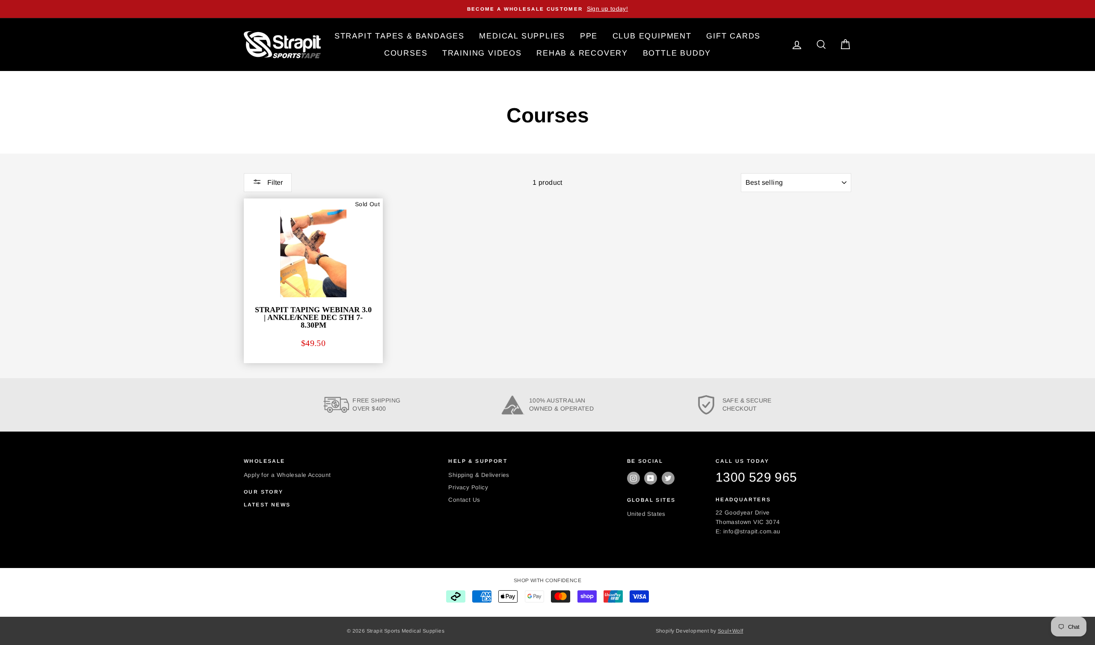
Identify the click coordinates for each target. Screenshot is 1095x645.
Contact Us (464, 500)
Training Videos (482, 53)
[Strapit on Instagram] (633, 478)
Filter (274, 182)
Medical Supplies (522, 36)
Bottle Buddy (677, 53)
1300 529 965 (756, 477)
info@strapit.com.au (752, 531)
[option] (547, 9)
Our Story (264, 492)
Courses (406, 53)
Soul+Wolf (730, 631)
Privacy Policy (468, 487)
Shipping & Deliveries (478, 475)
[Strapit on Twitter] (668, 478)
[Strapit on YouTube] (650, 478)
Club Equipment (652, 36)
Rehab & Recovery (582, 53)
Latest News (267, 505)
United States (646, 514)
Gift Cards (733, 36)
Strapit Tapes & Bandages (399, 36)
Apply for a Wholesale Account (287, 475)
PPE (589, 36)
